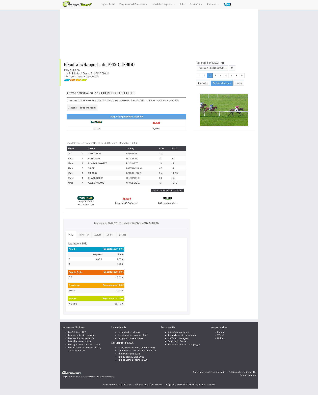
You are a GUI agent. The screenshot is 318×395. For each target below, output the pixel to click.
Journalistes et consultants (182, 335)
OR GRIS (92, 173)
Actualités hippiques (178, 332)
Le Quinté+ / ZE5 (77, 332)
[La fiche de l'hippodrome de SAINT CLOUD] (232, 67)
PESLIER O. (131, 153)
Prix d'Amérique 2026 (129, 353)
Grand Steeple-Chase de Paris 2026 (136, 347)
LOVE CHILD (94, 153)
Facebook (173, 341)
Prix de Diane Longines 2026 (133, 359)
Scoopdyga (194, 344)
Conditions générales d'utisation (209, 372)
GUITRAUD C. (133, 178)
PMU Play (84, 234)
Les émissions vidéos (129, 332)
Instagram (184, 338)
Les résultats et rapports (81, 338)
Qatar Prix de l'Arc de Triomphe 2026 (137, 350)
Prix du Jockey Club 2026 (131, 356)
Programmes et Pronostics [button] (132, 4)
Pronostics (203, 83)
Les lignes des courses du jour (84, 344)
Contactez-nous (248, 375)
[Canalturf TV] (227, 5)
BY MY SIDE (94, 158)
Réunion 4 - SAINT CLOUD (211, 68)
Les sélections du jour (79, 341)
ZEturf (97, 234)
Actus (182, 4)
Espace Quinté (107, 4)
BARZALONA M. (134, 168)
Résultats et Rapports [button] (162, 4)
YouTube (172, 338)
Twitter (183, 341)
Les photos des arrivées (130, 338)
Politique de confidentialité (242, 372)
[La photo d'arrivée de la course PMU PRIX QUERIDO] (224, 110)
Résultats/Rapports (222, 83)
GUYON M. (132, 158)
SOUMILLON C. (134, 173)
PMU (70, 234)
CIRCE (91, 168)
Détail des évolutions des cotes (167, 190)
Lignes (239, 83)
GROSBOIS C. (133, 182)
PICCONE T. (132, 163)
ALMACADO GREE (97, 163)
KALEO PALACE (96, 182)
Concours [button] (212, 4)
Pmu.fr (220, 332)
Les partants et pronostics (82, 335)
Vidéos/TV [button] (195, 4)
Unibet (109, 234)
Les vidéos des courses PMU (133, 335)
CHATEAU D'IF (95, 178)
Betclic (122, 234)
